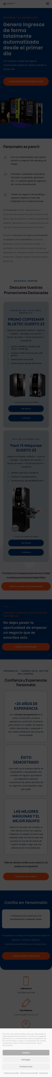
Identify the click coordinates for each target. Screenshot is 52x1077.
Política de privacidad (29, 1073)
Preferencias (26, 1066)
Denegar (26, 1059)
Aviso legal (43, 1073)
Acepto (26, 1052)
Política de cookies (11, 1073)
